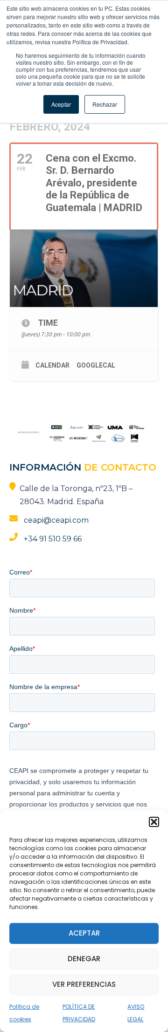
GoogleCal (96, 365)
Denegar (84, 959)
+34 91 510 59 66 (53, 538)
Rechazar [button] (104, 104)
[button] (154, 822)
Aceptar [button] (61, 104)
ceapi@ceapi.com (56, 520)
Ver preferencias (84, 984)
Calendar (52, 365)
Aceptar (84, 933)
